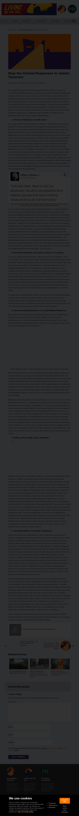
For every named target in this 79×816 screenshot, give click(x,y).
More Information (64, 811)
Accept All (65, 800)
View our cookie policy (26, 812)
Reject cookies (64, 807)
